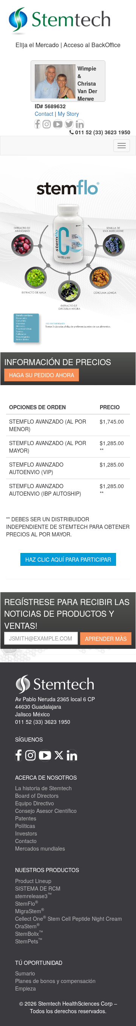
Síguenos (29, 739)
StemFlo (26, 903)
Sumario (25, 973)
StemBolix (29, 933)
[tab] (68, 45)
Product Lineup (33, 881)
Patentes (25, 818)
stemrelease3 (33, 896)
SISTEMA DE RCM (37, 888)
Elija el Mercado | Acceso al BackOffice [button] (68, 44)
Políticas (25, 825)
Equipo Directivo (34, 803)
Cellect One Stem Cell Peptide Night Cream (68, 918)
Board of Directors (37, 795)
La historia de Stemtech (43, 788)
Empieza (25, 988)
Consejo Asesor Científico (46, 810)
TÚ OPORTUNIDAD (38, 962)
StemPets (28, 941)
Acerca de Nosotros (46, 777)
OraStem (27, 926)
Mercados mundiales (40, 848)
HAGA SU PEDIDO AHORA (41, 375)
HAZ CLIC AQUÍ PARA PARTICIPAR (68, 559)
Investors (26, 833)
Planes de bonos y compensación (55, 981)
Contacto (26, 841)
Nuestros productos (47, 870)
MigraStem (29, 911)
